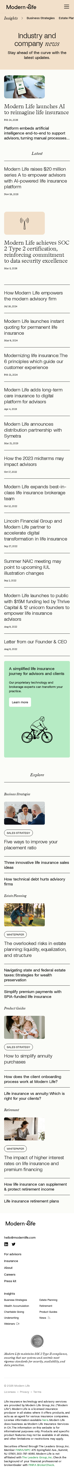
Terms (37, 1391)
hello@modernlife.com (20, 1237)
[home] (21, 6)
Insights (9, 1293)
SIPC (28, 1450)
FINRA (19, 1450)
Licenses (10, 1391)
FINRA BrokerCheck (41, 1465)
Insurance (11, 1261)
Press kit (10, 1281)
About (8, 1267)
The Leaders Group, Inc (37, 1457)
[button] (67, 6)
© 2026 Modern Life (17, 1385)
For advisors (12, 1254)
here (45, 1420)
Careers (9, 1274)
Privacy (24, 1391)
